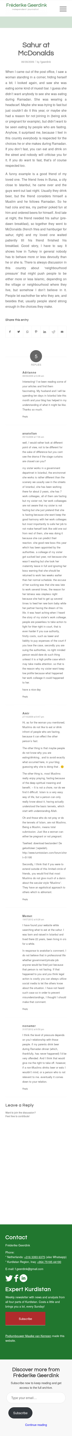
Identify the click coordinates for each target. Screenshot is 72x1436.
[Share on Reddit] (53, 332)
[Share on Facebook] (10, 332)
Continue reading (36, 1425)
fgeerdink (45, 62)
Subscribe (20, 1413)
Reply (25, 416)
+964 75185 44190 (49, 1262)
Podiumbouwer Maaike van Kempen (28, 1336)
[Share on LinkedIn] (45, 332)
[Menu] (61, 8)
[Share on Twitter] (18, 332)
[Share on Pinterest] (36, 332)
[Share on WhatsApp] (27, 332)
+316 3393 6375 (34, 1257)
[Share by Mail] (62, 332)
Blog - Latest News (17, 21)
